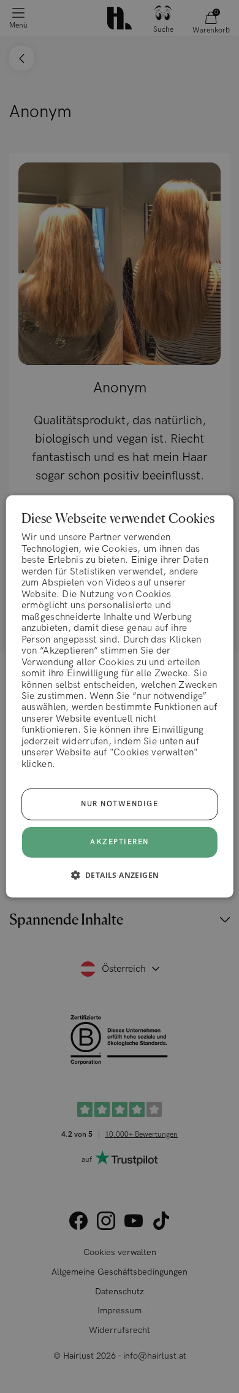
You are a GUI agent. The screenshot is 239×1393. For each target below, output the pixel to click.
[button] (119, 875)
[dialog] (119, 696)
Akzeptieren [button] (119, 842)
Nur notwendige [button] (119, 804)
